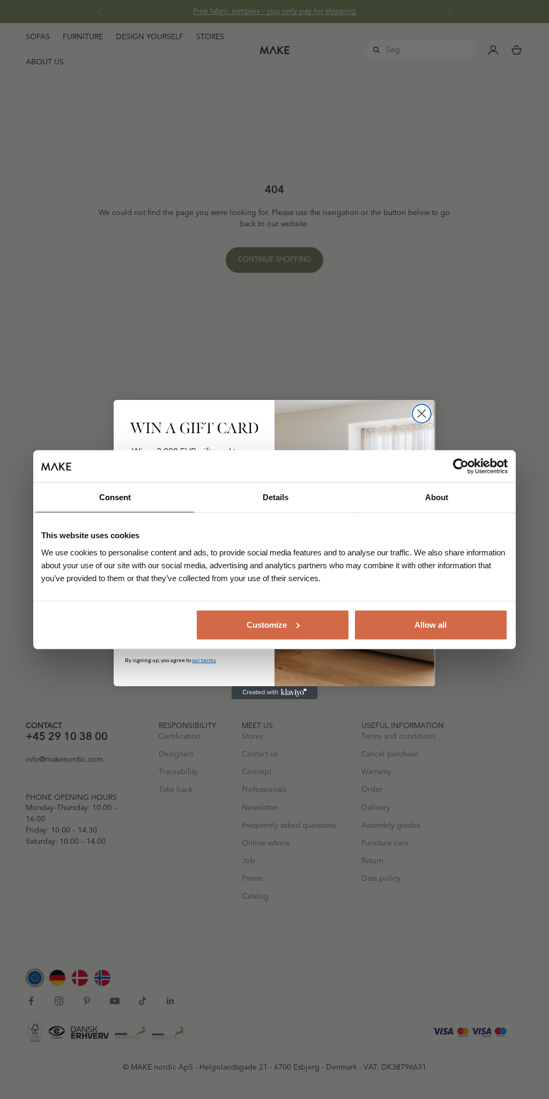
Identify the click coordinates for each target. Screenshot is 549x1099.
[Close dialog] (421, 413)
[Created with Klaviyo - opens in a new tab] (274, 692)
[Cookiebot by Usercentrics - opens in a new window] (461, 466)
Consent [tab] (115, 497)
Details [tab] (275, 497)
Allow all (430, 624)
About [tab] (436, 497)
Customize (267, 624)
